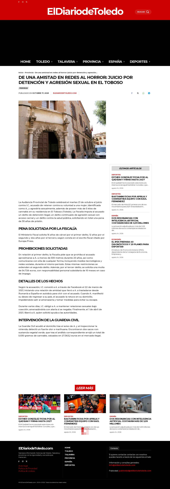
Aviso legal (23, 466)
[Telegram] (148, 93)
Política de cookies (27, 471)
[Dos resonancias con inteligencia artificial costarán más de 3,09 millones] (130, 403)
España (115, 216)
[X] (26, 2)
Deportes (116, 175)
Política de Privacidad (28, 468)
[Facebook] (19, 2)
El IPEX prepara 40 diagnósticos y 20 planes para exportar (130, 244)
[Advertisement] (85, 38)
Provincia (29, 73)
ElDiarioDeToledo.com (65, 93)
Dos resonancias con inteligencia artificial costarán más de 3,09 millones (130, 220)
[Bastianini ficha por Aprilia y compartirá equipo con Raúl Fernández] (85, 403)
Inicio (21, 73)
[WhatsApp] (143, 93)
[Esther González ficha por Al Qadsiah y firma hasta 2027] (39, 403)
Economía (116, 239)
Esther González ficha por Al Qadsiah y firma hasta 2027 (130, 178)
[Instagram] (22, 2)
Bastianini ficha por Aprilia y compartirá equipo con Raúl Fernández (129, 199)
